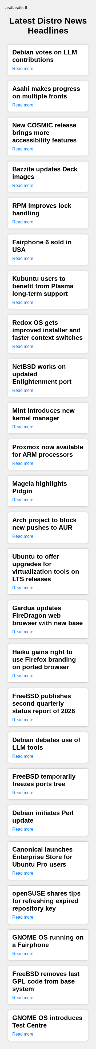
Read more (22, 68)
